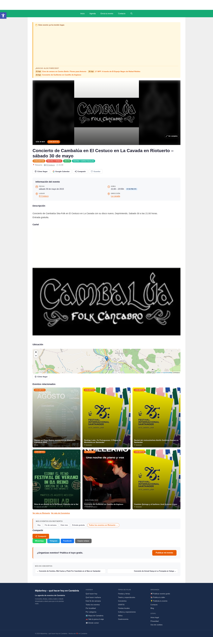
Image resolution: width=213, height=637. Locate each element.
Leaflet (158, 372)
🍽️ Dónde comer (92, 623)
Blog (152, 608)
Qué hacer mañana (93, 597)
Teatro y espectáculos (83, 161)
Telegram (53, 541)
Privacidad (155, 621)
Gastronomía (123, 619)
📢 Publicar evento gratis (160, 594)
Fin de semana (50, 525)
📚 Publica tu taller (158, 597)
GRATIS (67, 161)
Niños (120, 616)
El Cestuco (50, 165)
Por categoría (91, 612)
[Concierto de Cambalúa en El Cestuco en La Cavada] (106, 283)
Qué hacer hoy (91, 594)
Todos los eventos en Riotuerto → (103, 525)
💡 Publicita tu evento (159, 601)
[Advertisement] (106, 45)
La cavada (115, 196)
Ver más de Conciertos (60, 513)
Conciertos (53, 142)
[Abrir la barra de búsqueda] (131, 13)
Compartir (81, 171)
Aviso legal (155, 617)
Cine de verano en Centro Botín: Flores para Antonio (61, 71)
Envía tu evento (107, 13)
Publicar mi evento (164, 553)
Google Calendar (62, 171)
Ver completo (173, 136)
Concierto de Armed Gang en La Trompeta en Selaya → (155, 571)
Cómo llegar (42, 171)
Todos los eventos (93, 605)
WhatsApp (39, 541)
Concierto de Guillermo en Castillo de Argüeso (58, 75)
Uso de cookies (156, 625)
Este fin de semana (93, 601)
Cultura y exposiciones (127, 612)
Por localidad (91, 608)
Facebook (67, 541)
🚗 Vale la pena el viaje (95, 619)
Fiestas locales (124, 608)
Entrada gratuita (78, 525)
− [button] (36, 355)
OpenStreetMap (167, 372)
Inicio (82, 13)
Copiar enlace (83, 541)
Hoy (39, 525)
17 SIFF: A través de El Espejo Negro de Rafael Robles (114, 71)
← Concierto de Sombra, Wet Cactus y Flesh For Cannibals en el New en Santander (68, 571)
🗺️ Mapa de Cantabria (94, 616)
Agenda (92, 13)
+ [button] (36, 352)
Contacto (121, 13)
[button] (3, 15)
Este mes (64, 525)
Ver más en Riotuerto (41, 513)
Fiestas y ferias (54, 161)
